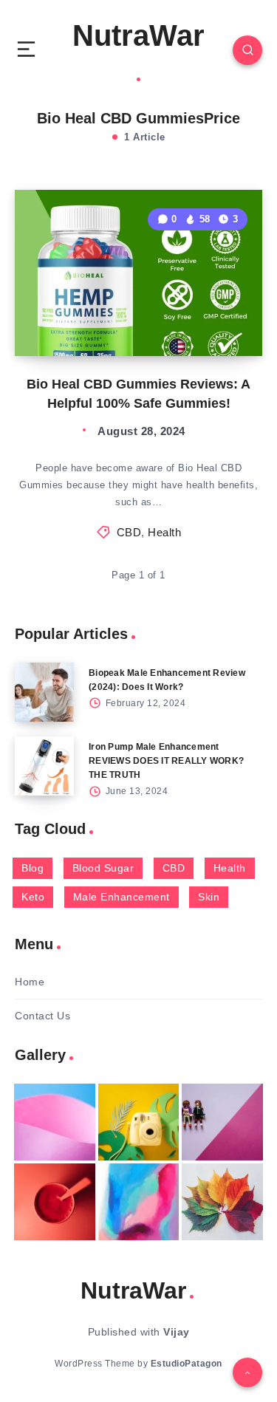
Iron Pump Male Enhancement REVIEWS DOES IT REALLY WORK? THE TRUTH (166, 761)
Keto (32, 897)
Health (164, 532)
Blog (32, 868)
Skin (208, 897)
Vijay (176, 1332)
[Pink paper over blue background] (54, 1122)
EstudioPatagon (186, 1363)
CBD (129, 532)
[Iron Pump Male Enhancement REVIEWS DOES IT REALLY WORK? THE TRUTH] (44, 766)
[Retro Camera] (138, 1122)
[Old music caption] (222, 1122)
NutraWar (138, 35)
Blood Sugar (103, 868)
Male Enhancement (121, 897)
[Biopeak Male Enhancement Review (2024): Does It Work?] (44, 692)
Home (29, 982)
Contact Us (42, 1016)
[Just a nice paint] (138, 1201)
